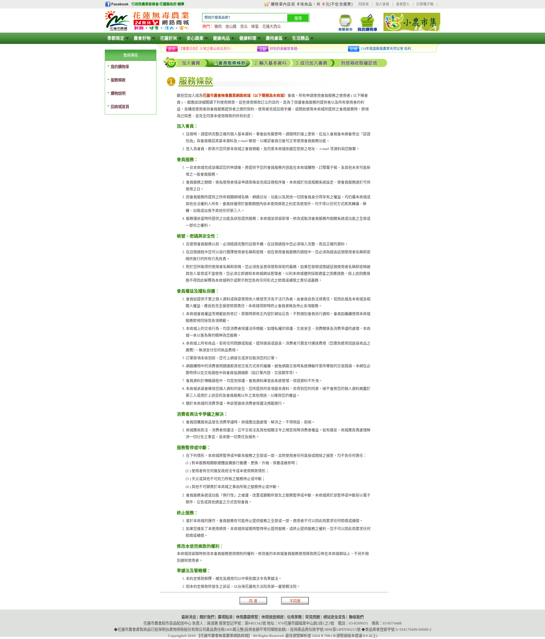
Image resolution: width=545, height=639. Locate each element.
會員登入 (403, 4)
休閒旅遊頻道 (272, 617)
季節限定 (115, 38)
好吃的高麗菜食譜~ (284, 49)
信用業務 (294, 617)
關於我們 (207, 617)
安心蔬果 (195, 38)
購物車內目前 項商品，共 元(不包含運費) (312, 4)
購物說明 (118, 93)
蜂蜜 (255, 26)
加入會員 (382, 4)
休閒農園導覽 (247, 617)
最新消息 (188, 617)
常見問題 (312, 617)
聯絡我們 (356, 617)
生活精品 (300, 38)
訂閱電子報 (424, 4)
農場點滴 (225, 617)
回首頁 (364, 4)
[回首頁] (147, 30)
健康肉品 (221, 38)
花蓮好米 (168, 38)
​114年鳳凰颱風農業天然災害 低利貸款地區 (389, 49)
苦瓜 (244, 26)
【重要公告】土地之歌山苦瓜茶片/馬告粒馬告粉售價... (207, 49)
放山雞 (230, 26)
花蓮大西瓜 (271, 26)
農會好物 (142, 38)
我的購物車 (120, 67)
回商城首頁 (120, 107)
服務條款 (118, 80)
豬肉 (218, 26)
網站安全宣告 (334, 617)
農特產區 (274, 38)
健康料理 (247, 38)
